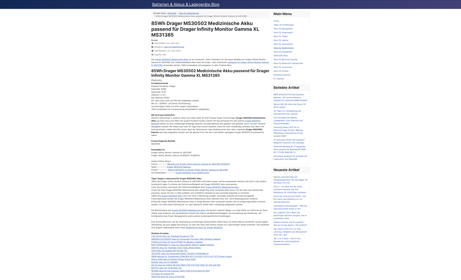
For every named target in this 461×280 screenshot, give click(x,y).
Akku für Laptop (281, 40)
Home (276, 21)
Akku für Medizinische (174, 47)
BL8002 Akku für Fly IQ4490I (164, 262)
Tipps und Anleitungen (284, 25)
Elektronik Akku (281, 55)
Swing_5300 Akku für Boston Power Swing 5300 (173, 259)
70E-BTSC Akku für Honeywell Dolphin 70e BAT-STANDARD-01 (180, 253)
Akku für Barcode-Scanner (286, 59)
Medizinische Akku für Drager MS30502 (204, 227)
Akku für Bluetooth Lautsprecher (288, 63)
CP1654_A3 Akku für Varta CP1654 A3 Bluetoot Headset (177, 242)
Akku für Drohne (281, 71)
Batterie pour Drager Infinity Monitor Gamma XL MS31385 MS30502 (198, 164)
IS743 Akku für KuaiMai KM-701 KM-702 (169, 250)
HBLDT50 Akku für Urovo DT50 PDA (168, 276)
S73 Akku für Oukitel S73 (162, 274)
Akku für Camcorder (283, 67)
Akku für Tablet (281, 36)
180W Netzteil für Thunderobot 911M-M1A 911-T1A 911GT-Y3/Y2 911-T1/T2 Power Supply (191, 256)
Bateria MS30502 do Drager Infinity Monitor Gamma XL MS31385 (198, 170)
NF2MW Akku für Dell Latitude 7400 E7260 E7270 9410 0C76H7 (180, 271)
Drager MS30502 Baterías (178, 167)
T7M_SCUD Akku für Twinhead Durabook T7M (172, 236)
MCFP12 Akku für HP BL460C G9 (166, 268)
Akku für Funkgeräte (283, 52)
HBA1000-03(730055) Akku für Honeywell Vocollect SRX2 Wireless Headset (186, 239)
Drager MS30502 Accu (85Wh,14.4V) (192, 173)
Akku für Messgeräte (283, 28)
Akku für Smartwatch (283, 32)
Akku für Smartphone (283, 44)
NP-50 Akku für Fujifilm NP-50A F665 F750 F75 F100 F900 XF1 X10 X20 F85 (185, 265)
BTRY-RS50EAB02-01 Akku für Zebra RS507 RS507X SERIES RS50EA (182, 245)
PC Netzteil (279, 78)
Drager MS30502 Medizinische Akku (171, 59)
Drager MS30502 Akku (172, 196)
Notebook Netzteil (282, 75)
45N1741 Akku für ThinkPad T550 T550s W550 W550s (176, 248)
